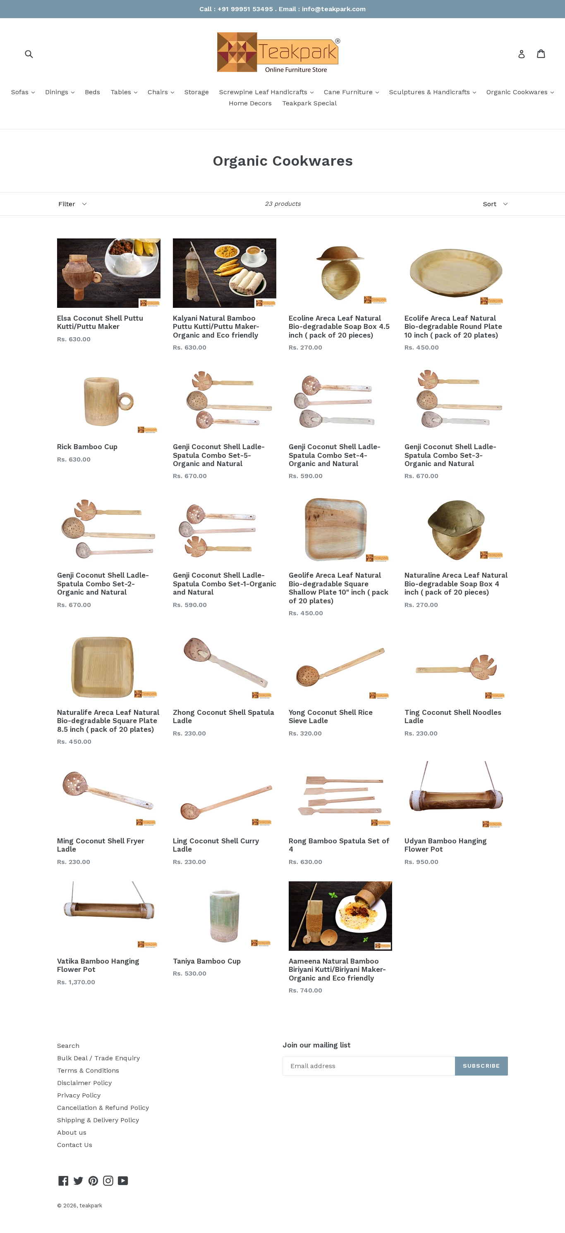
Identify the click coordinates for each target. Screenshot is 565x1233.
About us (71, 1132)
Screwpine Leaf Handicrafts (268, 92)
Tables (125, 92)
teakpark (90, 1205)
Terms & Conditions (88, 1070)
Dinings (62, 92)
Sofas (25, 92)
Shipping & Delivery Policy (98, 1120)
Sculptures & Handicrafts (434, 92)
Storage (196, 92)
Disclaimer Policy (84, 1083)
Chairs (163, 92)
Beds (92, 92)
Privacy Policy (79, 1095)
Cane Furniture (353, 92)
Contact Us (74, 1145)
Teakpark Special (309, 103)
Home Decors (250, 103)
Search (68, 1046)
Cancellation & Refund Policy (103, 1108)
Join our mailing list (316, 1045)
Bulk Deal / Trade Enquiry (98, 1058)
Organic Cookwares (522, 92)
